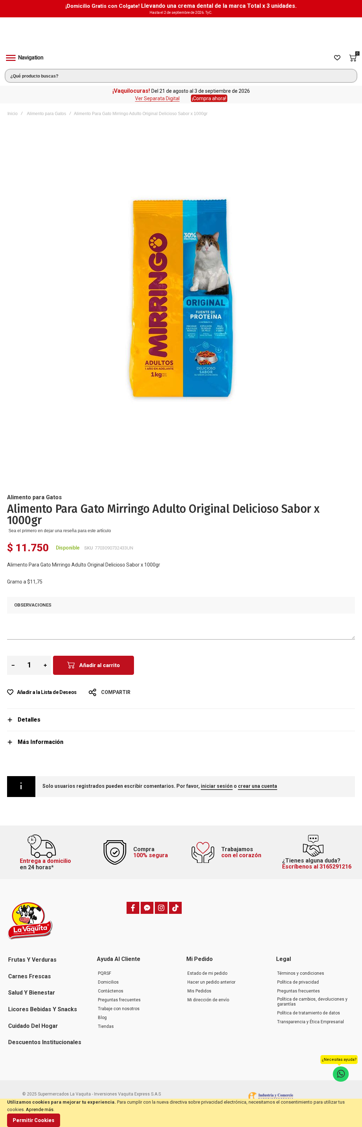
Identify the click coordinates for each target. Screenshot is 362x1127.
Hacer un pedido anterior (211, 982)
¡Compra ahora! (209, 98)
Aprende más (39, 1109)
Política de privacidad (298, 982)
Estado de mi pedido (207, 973)
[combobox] (181, 75)
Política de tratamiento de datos (308, 1013)
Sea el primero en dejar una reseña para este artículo (59, 530)
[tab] (181, 719)
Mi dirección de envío (208, 999)
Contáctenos (110, 991)
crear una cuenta (257, 786)
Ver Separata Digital (157, 98)
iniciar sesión (217, 786)
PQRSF (104, 973)
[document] (181, 1113)
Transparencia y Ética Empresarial (310, 1021)
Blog (102, 1017)
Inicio (12, 113)
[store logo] (181, 32)
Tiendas (106, 1026)
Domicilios (108, 982)
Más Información (40, 742)
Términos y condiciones (300, 973)
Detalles (29, 719)
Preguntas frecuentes (119, 999)
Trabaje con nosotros (119, 1008)
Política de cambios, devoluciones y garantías (312, 1002)
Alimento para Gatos (46, 113)
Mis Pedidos (199, 991)
